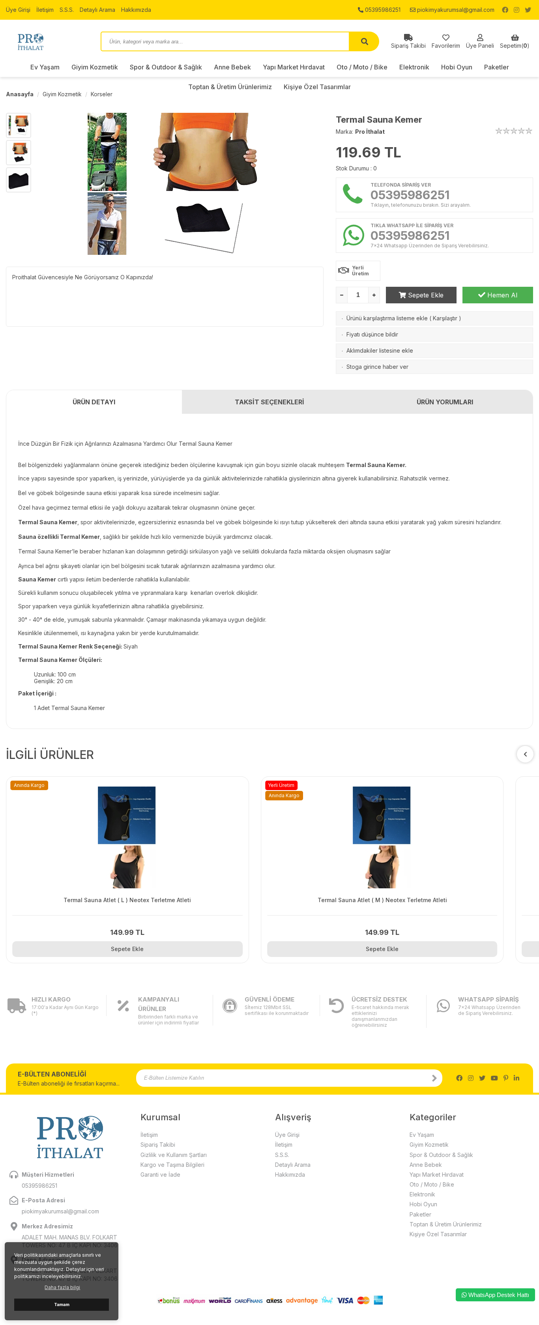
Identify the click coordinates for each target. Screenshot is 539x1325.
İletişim (45, 9)
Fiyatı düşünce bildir (372, 334)
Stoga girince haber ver (377, 366)
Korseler (101, 94)
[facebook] (505, 10)
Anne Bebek (232, 67)
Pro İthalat (370, 131)
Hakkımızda (136, 9)
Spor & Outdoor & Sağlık (166, 67)
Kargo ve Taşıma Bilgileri (172, 1164)
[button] (525, 754)
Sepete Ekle (425, 295)
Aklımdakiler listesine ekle (379, 350)
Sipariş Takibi (157, 1144)
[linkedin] (516, 1078)
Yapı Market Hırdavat (294, 67)
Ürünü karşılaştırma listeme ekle (387, 318)
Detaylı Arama (97, 9)
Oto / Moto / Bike (362, 67)
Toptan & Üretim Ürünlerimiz (446, 1224)
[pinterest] (506, 1078)
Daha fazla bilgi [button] (62, 1287)
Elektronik (414, 67)
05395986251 (382, 9)
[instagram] (516, 10)
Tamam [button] (61, 1304)
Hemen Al (501, 295)
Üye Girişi (18, 9)
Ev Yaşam (45, 67)
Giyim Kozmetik (94, 67)
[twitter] (528, 10)
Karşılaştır (445, 318)
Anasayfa (20, 94)
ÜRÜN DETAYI (94, 402)
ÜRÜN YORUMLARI (445, 402)
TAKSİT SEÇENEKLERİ (269, 402)
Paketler (496, 67)
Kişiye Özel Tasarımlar (438, 1234)
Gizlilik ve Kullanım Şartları (173, 1154)
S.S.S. (67, 9)
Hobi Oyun (456, 67)
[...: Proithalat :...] (47, 41)
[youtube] (494, 1078)
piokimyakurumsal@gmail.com (454, 9)
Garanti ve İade (160, 1174)
